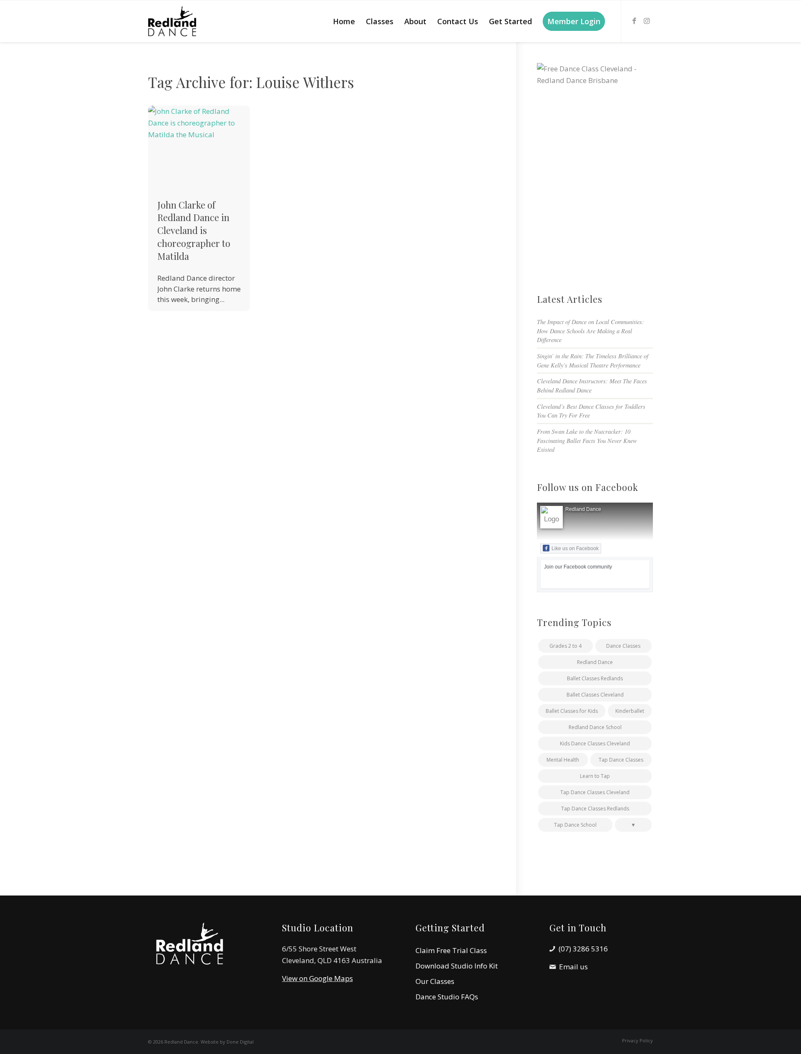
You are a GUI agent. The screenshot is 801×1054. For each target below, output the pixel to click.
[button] (633, 825)
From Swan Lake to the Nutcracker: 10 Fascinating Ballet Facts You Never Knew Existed (587, 440)
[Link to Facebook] (634, 21)
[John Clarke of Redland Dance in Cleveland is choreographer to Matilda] (199, 147)
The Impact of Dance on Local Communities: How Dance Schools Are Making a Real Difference (590, 331)
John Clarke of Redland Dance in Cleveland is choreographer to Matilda (193, 230)
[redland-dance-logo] (178, 21)
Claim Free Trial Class (451, 950)
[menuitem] (343, 21)
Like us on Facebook (575, 548)
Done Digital (240, 1042)
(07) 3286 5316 (583, 948)
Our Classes (435, 981)
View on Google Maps (317, 978)
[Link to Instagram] (646, 21)
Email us (573, 966)
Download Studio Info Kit (457, 966)
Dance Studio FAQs (447, 996)
